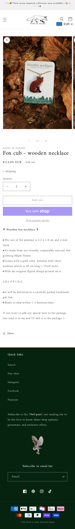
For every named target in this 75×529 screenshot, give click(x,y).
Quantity (7, 179)
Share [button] (10, 333)
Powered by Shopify (47, 522)
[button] (5, 19)
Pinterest (13, 399)
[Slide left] (29, 141)
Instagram (13, 382)
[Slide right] (46, 141)
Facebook (13, 391)
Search (12, 365)
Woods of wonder (32, 522)
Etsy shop (13, 373)
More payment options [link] (37, 220)
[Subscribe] (63, 476)
